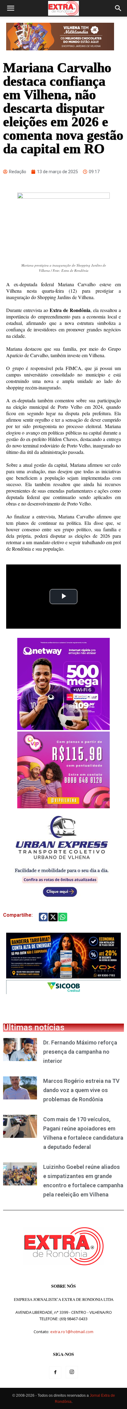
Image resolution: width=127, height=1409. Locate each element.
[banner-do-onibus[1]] (61, 900)
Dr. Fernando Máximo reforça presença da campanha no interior (80, 1051)
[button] (10, 8)
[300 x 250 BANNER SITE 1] (63, 807)
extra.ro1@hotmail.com (71, 1331)
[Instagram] (72, 1372)
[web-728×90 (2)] (63, 992)
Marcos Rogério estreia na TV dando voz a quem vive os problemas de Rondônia (81, 1090)
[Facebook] (55, 1372)
